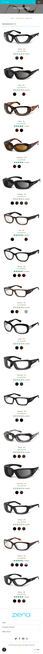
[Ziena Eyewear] (21, 2)
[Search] (33, 2)
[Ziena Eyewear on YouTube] (23, 639)
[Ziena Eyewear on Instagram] (27, 639)
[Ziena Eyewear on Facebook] (19, 639)
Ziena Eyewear (17, 645)
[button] (4, 649)
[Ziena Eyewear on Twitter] (15, 639)
